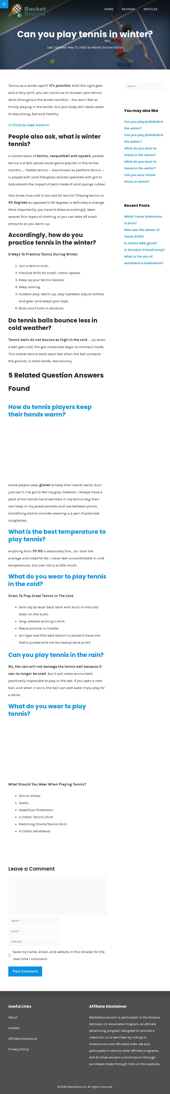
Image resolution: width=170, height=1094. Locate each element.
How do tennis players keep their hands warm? (50, 411)
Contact (14, 1028)
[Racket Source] (27, 10)
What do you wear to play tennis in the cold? (57, 580)
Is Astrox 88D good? (140, 243)
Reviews (128, 9)
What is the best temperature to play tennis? (57, 535)
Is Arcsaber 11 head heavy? (144, 250)
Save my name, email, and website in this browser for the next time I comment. (59, 955)
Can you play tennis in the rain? (56, 655)
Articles (150, 9)
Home (108, 9)
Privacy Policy (18, 1049)
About (12, 1017)
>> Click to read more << (28, 125)
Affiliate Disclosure (22, 1039)
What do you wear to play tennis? (47, 710)
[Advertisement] (57, 451)
